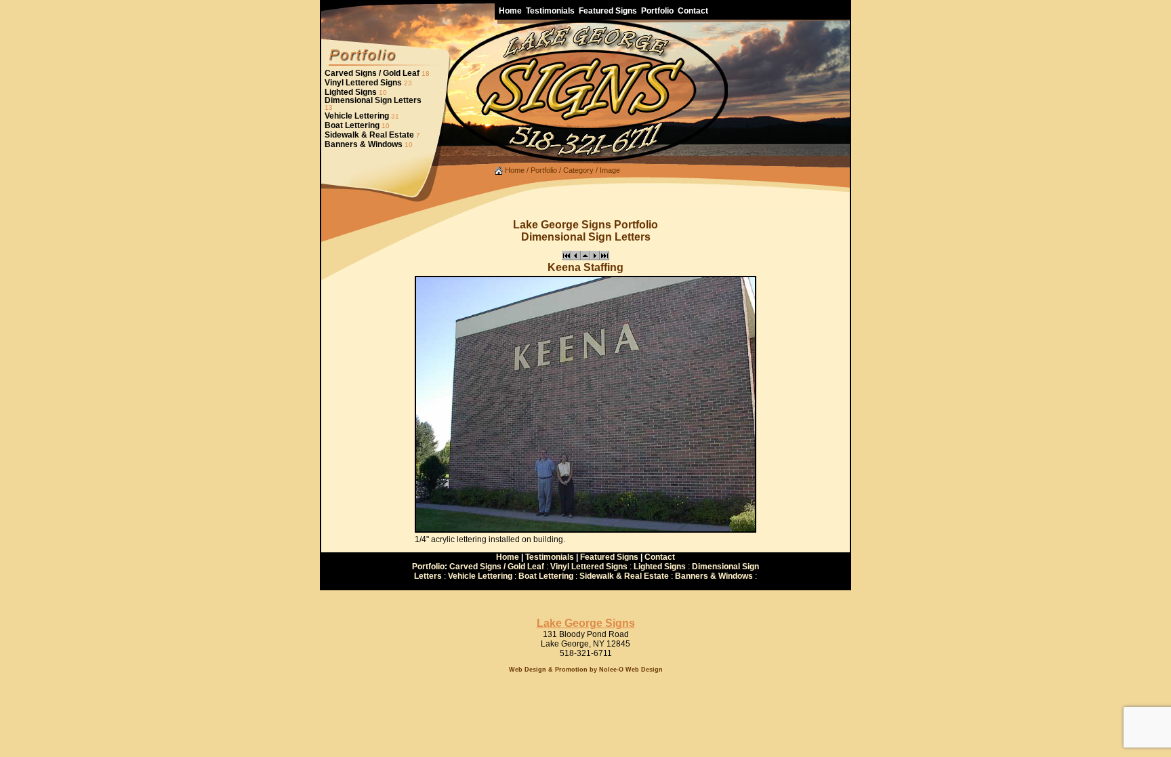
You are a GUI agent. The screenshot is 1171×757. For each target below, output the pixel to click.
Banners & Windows (364, 144)
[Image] (566, 257)
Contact (659, 557)
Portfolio (544, 170)
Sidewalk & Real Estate (369, 135)
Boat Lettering (352, 125)
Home (514, 170)
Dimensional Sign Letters (373, 100)
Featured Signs (609, 557)
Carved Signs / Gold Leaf (372, 73)
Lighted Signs (351, 92)
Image (610, 170)
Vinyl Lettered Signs (363, 82)
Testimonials (549, 557)
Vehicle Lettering (357, 116)
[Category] (585, 257)
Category (578, 170)
